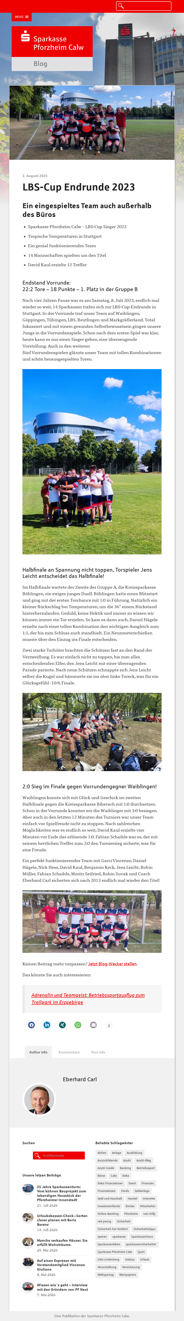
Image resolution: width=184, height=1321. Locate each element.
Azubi (127, 1160)
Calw (114, 1175)
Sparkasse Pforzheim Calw (115, 1252)
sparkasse (119, 1236)
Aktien (102, 1153)
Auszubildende (108, 1160)
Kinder (130, 1206)
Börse (101, 1175)
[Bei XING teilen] (62, 1025)
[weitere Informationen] (109, 1025)
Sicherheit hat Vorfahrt (113, 1229)
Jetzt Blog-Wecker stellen (112, 964)
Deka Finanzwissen (110, 1183)
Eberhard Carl (80, 1079)
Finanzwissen (107, 1191)
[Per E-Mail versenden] (93, 1025)
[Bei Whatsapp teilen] (77, 1025)
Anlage (116, 1153)
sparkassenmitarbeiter (141, 1244)
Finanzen (148, 1183)
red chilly (149, 1213)
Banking (125, 1168)
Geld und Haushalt (110, 1198)
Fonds (125, 1191)
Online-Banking (108, 1213)
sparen (102, 1236)
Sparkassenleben (109, 1244)
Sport (141, 1252)
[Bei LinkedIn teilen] (47, 1025)
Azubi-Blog (143, 1160)
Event (132, 1183)
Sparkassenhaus (142, 1236)
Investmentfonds (109, 1206)
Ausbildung (134, 1153)
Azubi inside (106, 1168)
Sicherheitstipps (145, 1229)
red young (104, 1221)
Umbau (130, 1259)
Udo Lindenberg (108, 1259)
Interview (149, 1198)
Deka (125, 1175)
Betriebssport (146, 1168)
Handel (132, 1198)
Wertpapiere (127, 1274)
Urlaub (144, 1259)
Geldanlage (142, 1191)
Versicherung (131, 1267)
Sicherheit (124, 1221)
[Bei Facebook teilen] (31, 1025)
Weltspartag (106, 1274)
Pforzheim (131, 1213)
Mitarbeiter (148, 1206)
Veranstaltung (107, 1267)
